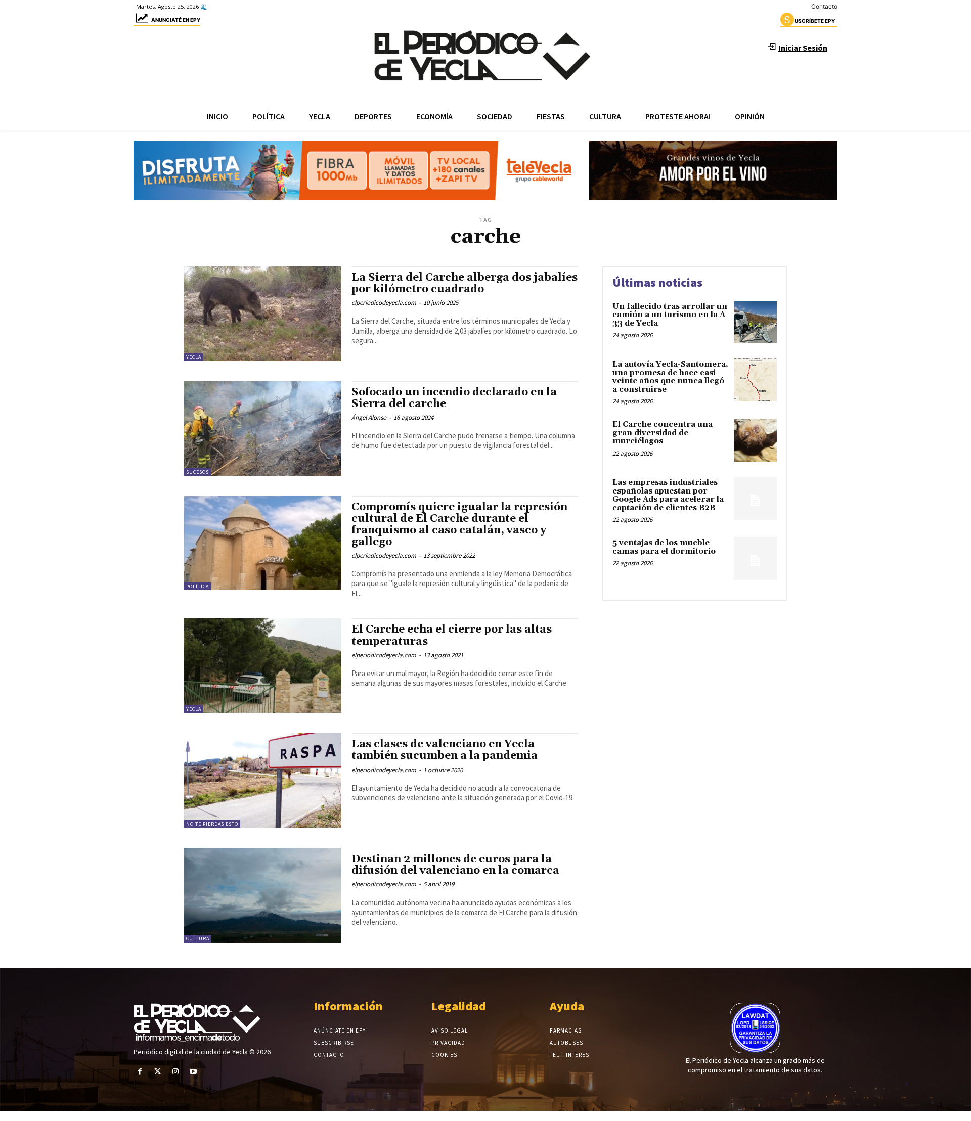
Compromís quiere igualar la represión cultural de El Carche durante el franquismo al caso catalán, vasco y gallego (459, 525)
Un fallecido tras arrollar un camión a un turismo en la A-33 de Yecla (670, 315)
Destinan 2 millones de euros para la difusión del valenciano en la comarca (455, 865)
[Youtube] (193, 1071)
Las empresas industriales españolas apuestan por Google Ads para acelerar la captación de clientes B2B (668, 495)
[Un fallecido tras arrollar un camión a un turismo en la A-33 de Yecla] (755, 322)
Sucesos (197, 472)
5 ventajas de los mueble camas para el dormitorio (664, 547)
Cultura (197, 938)
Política (197, 586)
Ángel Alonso (368, 417)
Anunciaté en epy (175, 20)
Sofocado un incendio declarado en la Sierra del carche (454, 398)
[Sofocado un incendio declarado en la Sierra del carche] (262, 428)
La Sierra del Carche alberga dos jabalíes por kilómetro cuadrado (464, 283)
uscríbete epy (815, 21)
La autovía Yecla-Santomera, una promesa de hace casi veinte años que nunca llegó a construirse (670, 377)
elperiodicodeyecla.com (383, 302)
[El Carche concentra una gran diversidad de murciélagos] (755, 440)
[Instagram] (175, 1071)
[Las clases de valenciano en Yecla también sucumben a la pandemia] (262, 780)
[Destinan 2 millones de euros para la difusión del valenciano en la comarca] (262, 895)
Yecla (193, 357)
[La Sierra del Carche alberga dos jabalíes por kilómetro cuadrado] (262, 313)
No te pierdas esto (212, 824)
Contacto (824, 6)
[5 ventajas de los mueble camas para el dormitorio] (755, 558)
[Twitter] (157, 1071)
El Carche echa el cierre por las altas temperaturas (451, 635)
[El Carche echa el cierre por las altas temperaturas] (262, 665)
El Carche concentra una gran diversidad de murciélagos (662, 433)
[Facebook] (140, 1071)
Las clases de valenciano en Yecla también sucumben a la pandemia (444, 750)
